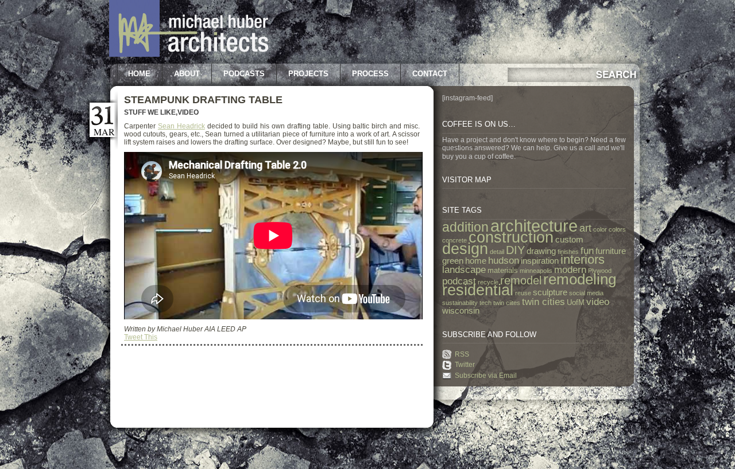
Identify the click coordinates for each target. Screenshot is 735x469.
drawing (541, 251)
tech (485, 302)
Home (139, 73)
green (452, 260)
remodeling (579, 279)
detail (497, 251)
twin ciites (506, 302)
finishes (568, 251)
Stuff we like (150, 112)
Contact (429, 73)
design (465, 248)
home (475, 260)
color (600, 229)
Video (188, 112)
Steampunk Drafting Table (203, 99)
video (597, 301)
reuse (523, 293)
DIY (515, 250)
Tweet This (140, 337)
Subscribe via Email (486, 376)
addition (465, 227)
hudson (503, 260)
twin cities (543, 301)
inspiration (540, 260)
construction (511, 237)
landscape (464, 269)
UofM (576, 302)
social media (586, 293)
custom (569, 239)
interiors (582, 259)
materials (503, 270)
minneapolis (536, 270)
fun (587, 250)
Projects (308, 73)
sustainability (460, 302)
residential (477, 290)
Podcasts (244, 73)
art (585, 228)
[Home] (188, 54)
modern (570, 269)
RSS (462, 354)
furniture (610, 251)
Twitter (465, 365)
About (187, 73)
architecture (534, 225)
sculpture (550, 292)
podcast (459, 281)
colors (617, 229)
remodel (520, 280)
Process (370, 73)
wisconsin (460, 310)
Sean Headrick (181, 126)
